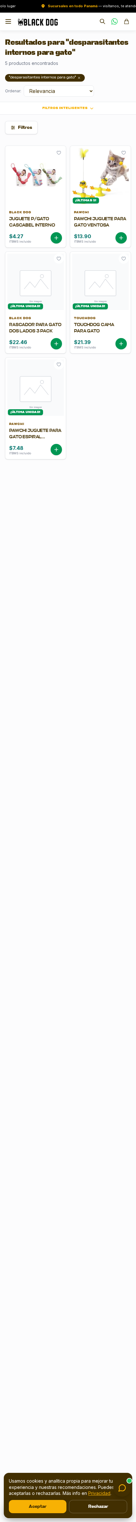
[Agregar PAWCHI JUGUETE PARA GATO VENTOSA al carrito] (121, 238)
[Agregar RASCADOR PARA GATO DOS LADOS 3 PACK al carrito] (56, 343)
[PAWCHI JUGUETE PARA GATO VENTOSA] (100, 226)
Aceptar (37, 1506)
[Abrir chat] (122, 1488)
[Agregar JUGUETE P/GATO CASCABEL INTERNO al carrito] (56, 238)
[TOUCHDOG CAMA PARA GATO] (100, 332)
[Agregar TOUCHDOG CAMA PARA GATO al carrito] (121, 343)
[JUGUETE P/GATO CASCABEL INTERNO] (35, 226)
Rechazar (98, 1506)
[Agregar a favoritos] (59, 153)
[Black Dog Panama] (38, 21)
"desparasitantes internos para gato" (42, 78)
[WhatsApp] (114, 21)
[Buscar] (102, 21)
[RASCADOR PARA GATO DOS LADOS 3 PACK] (35, 332)
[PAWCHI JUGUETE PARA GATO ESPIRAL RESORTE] (35, 438)
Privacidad (99, 1493)
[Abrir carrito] (126, 21)
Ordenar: (13, 91)
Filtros (25, 127)
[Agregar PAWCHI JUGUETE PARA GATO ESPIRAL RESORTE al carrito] (56, 449)
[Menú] (8, 21)
